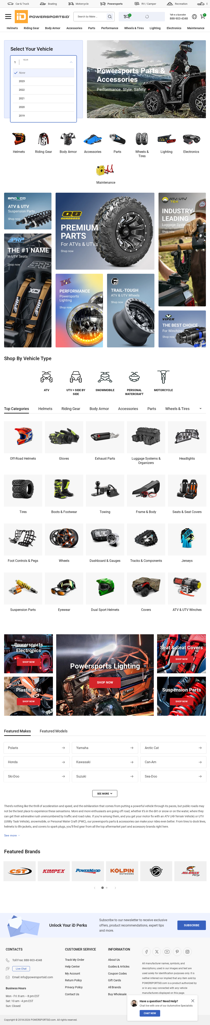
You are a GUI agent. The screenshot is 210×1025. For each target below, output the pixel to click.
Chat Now (150, 1013)
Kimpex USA (54, 871)
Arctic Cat (152, 748)
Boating (52, 3)
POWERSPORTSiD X (156, 951)
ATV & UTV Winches (187, 610)
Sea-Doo (151, 776)
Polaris (13, 748)
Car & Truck (22, 3)
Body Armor (52, 28)
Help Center (72, 966)
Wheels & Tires (134, 28)
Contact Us (72, 994)
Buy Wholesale (117, 994)
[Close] (192, 1000)
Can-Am (150, 762)
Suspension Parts (23, 610)
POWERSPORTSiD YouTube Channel (167, 951)
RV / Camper (149, 3)
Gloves (64, 458)
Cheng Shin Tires (19, 871)
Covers (146, 610)
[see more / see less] (104, 793)
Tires (23, 512)
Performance (109, 28)
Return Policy (73, 980)
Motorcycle (82, 3)
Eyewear (64, 610)
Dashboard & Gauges (105, 561)
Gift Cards (114, 980)
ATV (46, 390)
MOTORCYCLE (163, 390)
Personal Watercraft (134, 392)
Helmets (12, 28)
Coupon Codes (117, 973)
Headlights (187, 458)
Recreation (181, 3)
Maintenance (195, 28)
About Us (114, 959)
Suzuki (81, 776)
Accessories (74, 28)
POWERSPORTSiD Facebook (146, 951)
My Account (72, 973)
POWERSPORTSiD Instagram (187, 951)
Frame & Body (146, 512)
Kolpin (122, 871)
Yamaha (82, 748)
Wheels (64, 561)
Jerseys (187, 561)
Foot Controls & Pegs (23, 561)
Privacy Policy (74, 987)
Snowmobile (105, 390)
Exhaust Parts (105, 458)
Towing (105, 512)
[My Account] (194, 17)
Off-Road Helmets (23, 458)
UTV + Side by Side (75, 392)
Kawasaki (83, 762)
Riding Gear (31, 28)
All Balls (190, 871)
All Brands (114, 987)
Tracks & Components (146, 561)
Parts (91, 28)
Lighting (155, 28)
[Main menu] (8, 17)
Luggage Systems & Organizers (146, 461)
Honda (13, 762)
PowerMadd (88, 871)
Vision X (156, 871)
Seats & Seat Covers (187, 512)
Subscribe (191, 925)
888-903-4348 (179, 18)
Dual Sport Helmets (105, 610)
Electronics (174, 28)
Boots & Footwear (64, 512)
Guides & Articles (118, 966)
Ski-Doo (13, 776)
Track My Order (74, 959)
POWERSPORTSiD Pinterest (177, 951)
